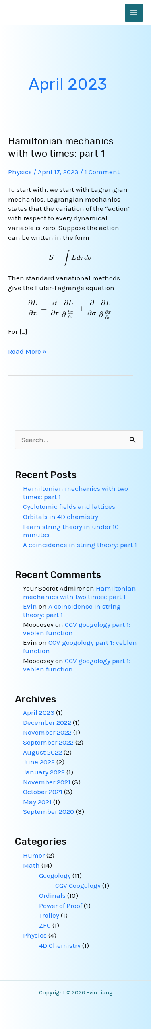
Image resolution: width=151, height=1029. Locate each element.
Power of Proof (60, 905)
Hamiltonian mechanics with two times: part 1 (79, 592)
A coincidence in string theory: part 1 (80, 545)
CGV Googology (78, 885)
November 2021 (46, 782)
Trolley (49, 915)
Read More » (27, 351)
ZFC (45, 925)
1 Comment (102, 172)
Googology (55, 875)
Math (31, 865)
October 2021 (42, 792)
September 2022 (48, 742)
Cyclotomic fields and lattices (69, 506)
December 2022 (47, 722)
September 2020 (48, 811)
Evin (30, 606)
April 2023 (38, 712)
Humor (34, 855)
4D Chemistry (60, 945)
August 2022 (42, 752)
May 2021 (37, 802)
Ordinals (52, 895)
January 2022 (44, 772)
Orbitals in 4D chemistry (60, 516)
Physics (20, 172)
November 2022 (47, 732)
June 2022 (39, 762)
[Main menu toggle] (134, 13)
